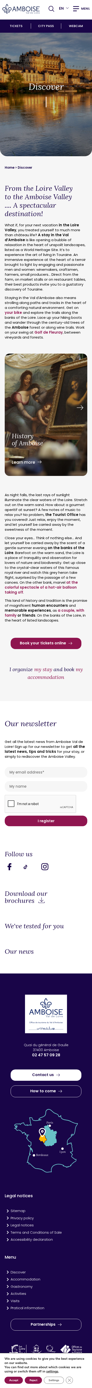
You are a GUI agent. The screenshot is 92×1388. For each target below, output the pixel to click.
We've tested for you (34, 926)
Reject (33, 1380)
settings (52, 1371)
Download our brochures (26, 897)
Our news (19, 951)
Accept (13, 1380)
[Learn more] (46, 415)
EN (61, 8)
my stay (44, 669)
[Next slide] (80, 408)
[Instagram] (48, 866)
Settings (54, 1380)
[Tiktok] (31, 866)
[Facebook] (13, 866)
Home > (11, 167)
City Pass (46, 26)
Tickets (16, 26)
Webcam (76, 26)
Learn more (23, 462)
